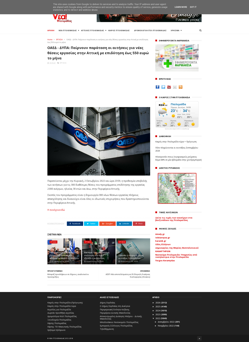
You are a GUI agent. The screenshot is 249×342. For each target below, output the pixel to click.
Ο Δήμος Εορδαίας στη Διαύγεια (115, 306)
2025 (158, 306)
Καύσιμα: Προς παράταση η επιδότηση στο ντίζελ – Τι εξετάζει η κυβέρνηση (96, 255)
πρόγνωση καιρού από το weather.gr (177, 129)
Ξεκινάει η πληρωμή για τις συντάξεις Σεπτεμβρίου (131, 257)
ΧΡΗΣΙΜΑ (175, 30)
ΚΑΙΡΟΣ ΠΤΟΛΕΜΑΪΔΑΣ (119, 30)
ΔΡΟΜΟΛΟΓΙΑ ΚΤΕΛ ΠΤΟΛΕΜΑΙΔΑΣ (150, 30)
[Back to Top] (199, 338)
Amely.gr (160, 234)
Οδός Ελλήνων (163, 244)
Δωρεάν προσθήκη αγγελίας (60, 312)
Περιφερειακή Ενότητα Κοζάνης (114, 309)
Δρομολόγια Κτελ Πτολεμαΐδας (62, 316)
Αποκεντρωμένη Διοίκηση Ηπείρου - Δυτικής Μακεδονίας (121, 317)
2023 (158, 314)
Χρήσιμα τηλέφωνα (56, 330)
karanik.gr (160, 241)
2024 (158, 310)
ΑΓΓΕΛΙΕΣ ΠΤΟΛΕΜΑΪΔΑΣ (92, 30)
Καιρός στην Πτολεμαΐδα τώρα (61, 306)
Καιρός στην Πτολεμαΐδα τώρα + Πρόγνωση (176, 141)
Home (49, 39)
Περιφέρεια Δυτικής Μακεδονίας (115, 312)
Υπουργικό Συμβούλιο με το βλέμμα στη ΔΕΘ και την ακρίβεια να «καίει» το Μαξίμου (64, 255)
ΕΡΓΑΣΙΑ (59, 39)
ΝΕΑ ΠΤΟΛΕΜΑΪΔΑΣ (68, 30)
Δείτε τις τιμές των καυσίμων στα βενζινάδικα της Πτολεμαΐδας (173, 219)
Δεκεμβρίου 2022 (166, 321)
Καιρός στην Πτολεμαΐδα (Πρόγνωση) (65, 302)
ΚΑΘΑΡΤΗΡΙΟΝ (162, 251)
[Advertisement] (98, 85)
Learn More (181, 7)
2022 (158, 318)
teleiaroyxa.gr (162, 237)
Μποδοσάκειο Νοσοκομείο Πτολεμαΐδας (119, 322)
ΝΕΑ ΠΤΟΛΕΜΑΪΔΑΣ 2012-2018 (61, 338)
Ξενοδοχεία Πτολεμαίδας (59, 319)
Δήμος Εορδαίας (107, 302)
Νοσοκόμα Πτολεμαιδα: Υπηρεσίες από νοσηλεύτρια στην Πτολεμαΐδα (176, 256)
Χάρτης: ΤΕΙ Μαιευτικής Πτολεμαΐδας (64, 326)
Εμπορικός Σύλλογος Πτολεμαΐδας (116, 325)
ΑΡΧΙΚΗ (50, 30)
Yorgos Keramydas (165, 260)
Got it (193, 7)
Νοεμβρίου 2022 (166, 325)
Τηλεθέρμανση (107, 329)
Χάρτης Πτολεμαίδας (56, 323)
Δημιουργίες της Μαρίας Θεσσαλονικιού (177, 247)
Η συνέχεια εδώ (56, 209)
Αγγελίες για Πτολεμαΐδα (59, 309)
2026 (158, 302)
